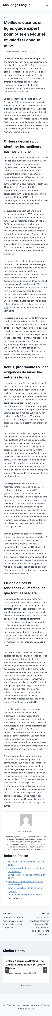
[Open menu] (47, 5)
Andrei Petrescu (12, 52)
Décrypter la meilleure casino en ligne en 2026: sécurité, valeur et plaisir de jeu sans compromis (39, 923)
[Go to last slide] (7, 970)
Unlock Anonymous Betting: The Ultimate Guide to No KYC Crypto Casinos (25, 965)
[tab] (21, 985)
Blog (6, 18)
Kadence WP (27, 1008)
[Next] (45, 970)
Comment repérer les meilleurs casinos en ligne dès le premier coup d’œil (13, 920)
